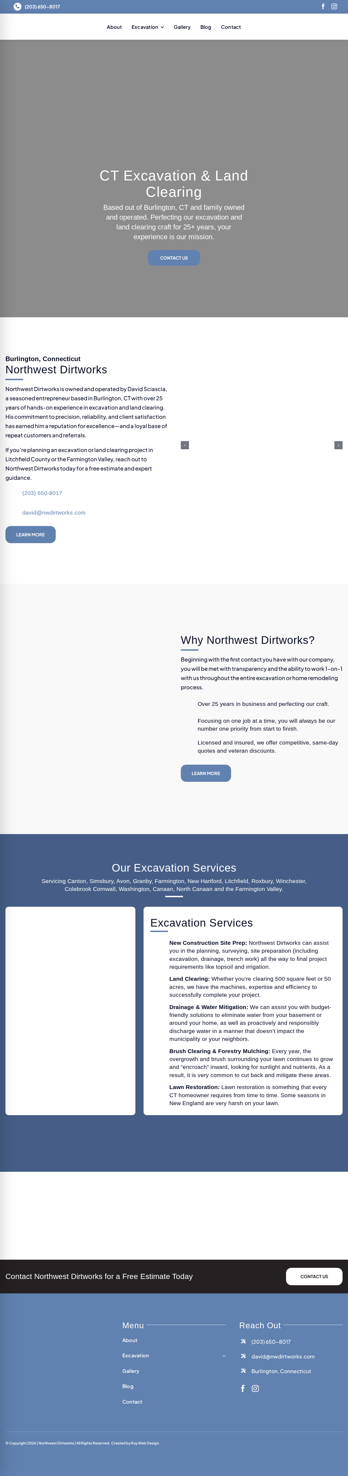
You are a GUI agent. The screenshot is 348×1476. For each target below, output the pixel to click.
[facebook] (323, 6)
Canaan (163, 889)
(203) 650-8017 (42, 493)
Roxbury (262, 881)
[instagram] (334, 6)
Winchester (290, 881)
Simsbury (101, 881)
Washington (134, 889)
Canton (76, 881)
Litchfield (236, 881)
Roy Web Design (145, 1443)
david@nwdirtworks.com (54, 512)
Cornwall (104, 889)
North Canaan (194, 889)
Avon (123, 881)
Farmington (169, 881)
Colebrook (78, 889)
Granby (142, 881)
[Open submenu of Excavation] (223, 1356)
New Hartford (205, 881)
